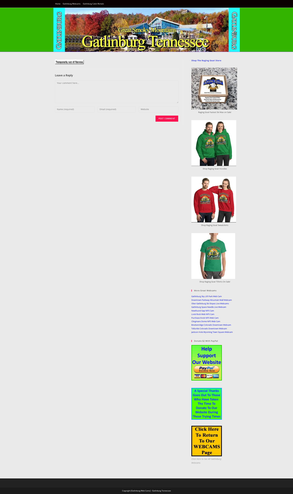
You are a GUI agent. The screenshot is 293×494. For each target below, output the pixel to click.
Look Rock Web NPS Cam (202, 314)
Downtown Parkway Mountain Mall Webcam (211, 300)
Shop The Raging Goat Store (206, 60)
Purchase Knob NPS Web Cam (205, 317)
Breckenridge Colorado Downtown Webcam (211, 324)
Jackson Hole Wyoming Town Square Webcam (212, 332)
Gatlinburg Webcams (72, 3)
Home (57, 3)
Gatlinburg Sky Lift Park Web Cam (206, 296)
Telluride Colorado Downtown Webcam (209, 328)
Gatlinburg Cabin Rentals (93, 3)
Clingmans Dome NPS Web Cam (205, 321)
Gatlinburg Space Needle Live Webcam (208, 307)
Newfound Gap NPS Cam (202, 310)
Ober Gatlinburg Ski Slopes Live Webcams (210, 303)
